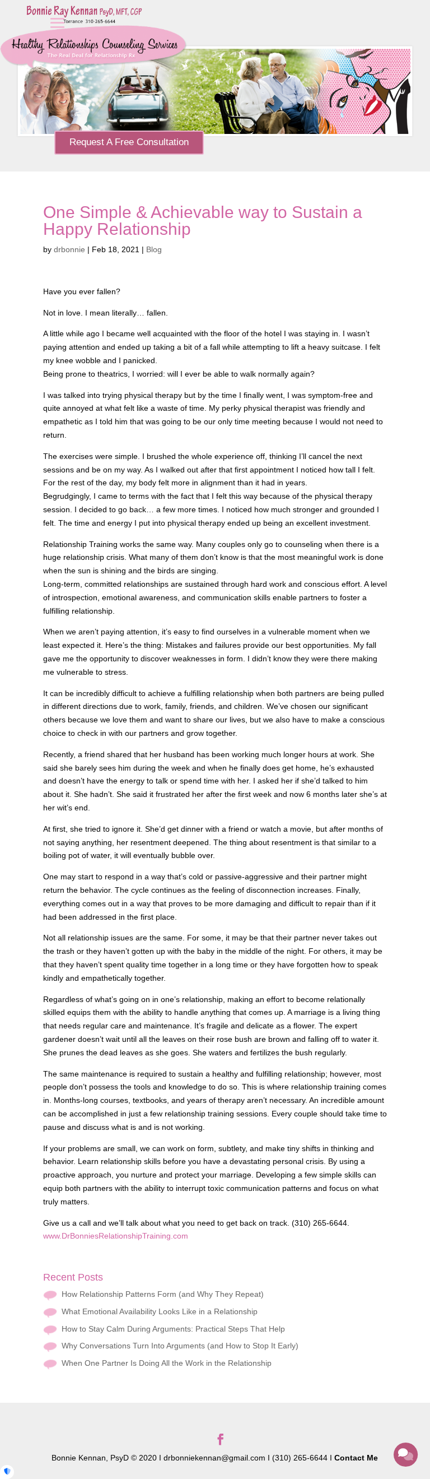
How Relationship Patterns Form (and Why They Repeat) (163, 1294)
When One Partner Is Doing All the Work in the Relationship (167, 1363)
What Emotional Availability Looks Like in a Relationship (160, 1311)
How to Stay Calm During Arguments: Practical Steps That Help (173, 1328)
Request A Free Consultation (129, 142)
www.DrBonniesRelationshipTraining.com (115, 1235)
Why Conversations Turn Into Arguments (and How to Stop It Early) (180, 1345)
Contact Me (356, 1457)
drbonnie (69, 249)
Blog (154, 249)
